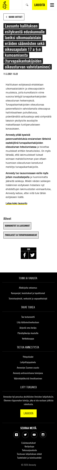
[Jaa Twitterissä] (32, 255)
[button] (52, 5)
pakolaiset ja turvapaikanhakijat (21, 235)
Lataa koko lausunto (16, 203)
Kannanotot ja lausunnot (17, 225)
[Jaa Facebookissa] (24, 255)
